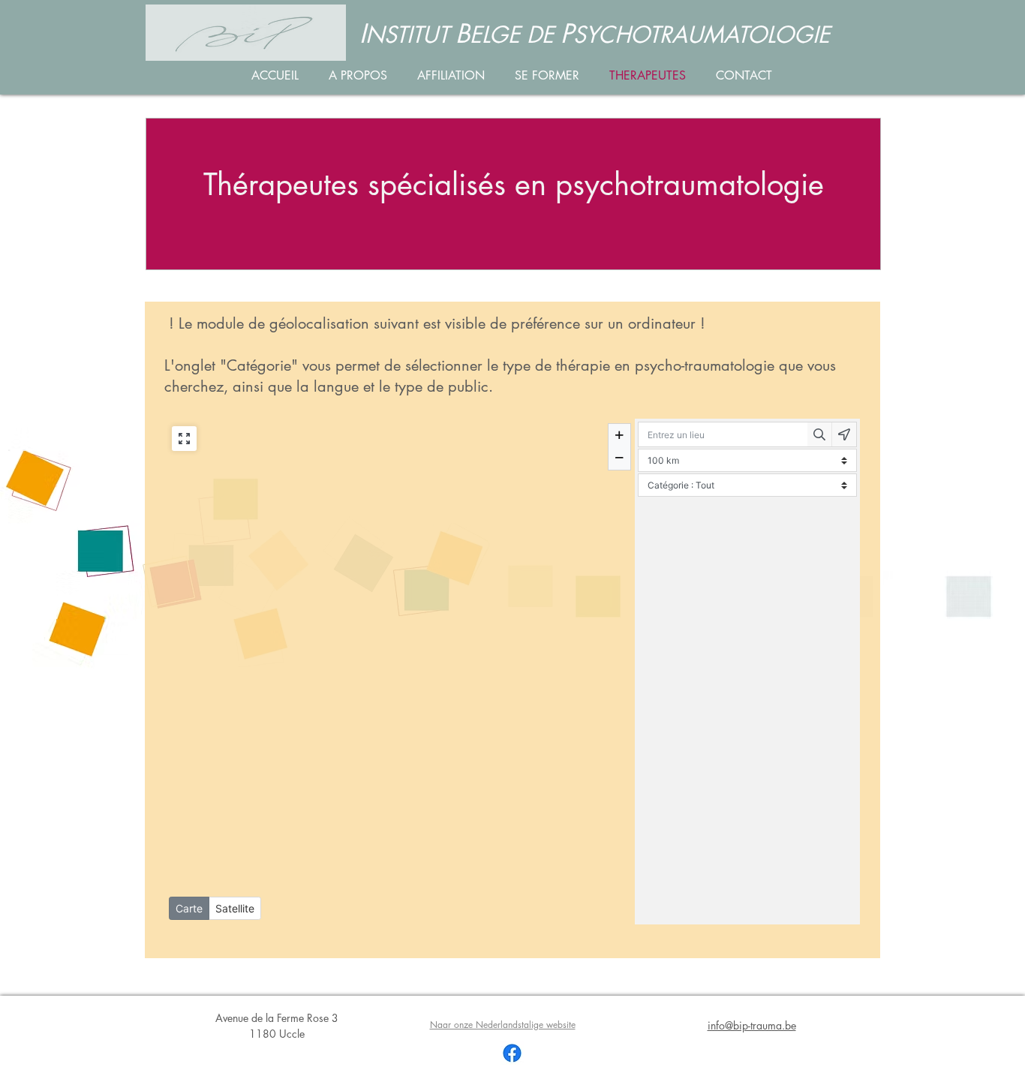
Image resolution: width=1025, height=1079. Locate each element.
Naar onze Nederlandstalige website (503, 1024)
